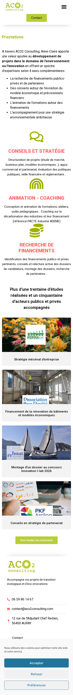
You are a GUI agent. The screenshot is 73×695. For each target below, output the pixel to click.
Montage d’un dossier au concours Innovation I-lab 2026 (36, 469)
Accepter (36, 663)
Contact (17, 638)
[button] (64, 7)
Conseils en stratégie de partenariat (37, 523)
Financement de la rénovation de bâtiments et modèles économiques (36, 413)
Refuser (36, 674)
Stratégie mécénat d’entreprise (36, 359)
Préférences (36, 685)
